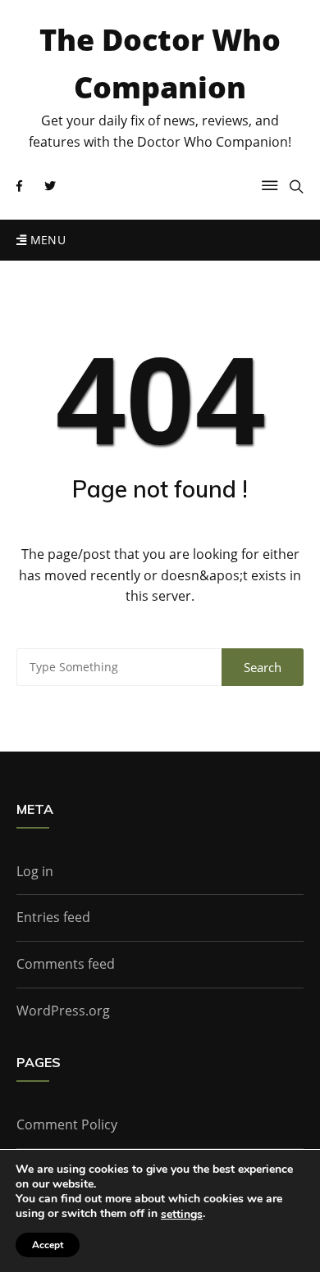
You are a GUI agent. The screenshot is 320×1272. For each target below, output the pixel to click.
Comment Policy (66, 1124)
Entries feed (53, 917)
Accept (47, 1245)
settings (182, 1214)
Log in (34, 871)
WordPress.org (63, 1011)
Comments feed (65, 964)
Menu (46, 240)
